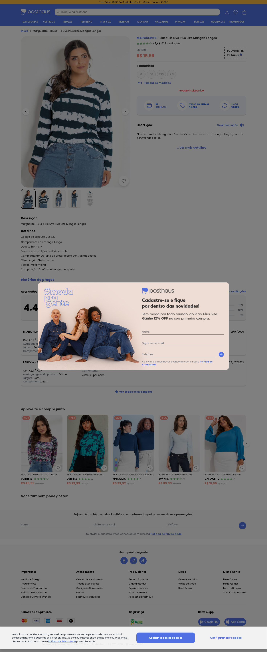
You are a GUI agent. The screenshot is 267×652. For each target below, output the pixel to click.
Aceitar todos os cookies (166, 638)
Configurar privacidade (226, 638)
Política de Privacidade (62, 641)
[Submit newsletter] (221, 354)
